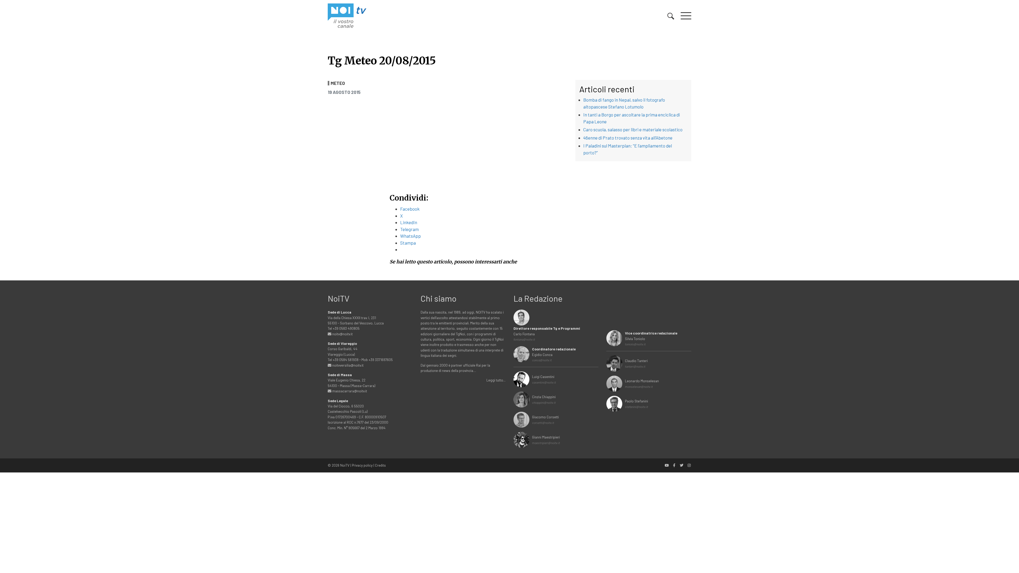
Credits (380, 465)
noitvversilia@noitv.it (347, 365)
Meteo (338, 83)
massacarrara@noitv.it (349, 391)
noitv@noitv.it (342, 334)
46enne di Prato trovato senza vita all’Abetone (627, 137)
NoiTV (344, 465)
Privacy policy (362, 465)
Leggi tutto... (496, 380)
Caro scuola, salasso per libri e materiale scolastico (633, 129)
